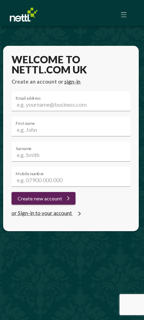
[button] (126, 14)
